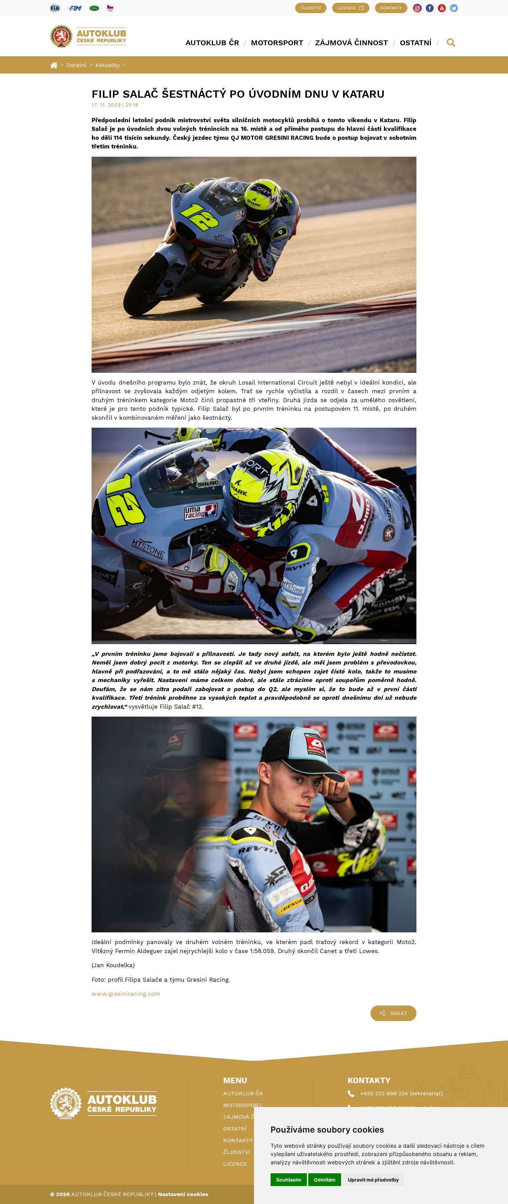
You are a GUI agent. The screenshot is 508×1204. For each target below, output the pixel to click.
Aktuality (107, 65)
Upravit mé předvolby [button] (373, 1180)
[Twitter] (454, 8)
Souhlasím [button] (288, 1180)
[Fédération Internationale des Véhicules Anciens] (94, 8)
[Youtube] (442, 8)
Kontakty (391, 8)
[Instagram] (417, 8)
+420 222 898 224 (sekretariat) (401, 1093)
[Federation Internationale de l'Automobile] (55, 8)
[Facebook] (430, 8)
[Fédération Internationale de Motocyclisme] (75, 8)
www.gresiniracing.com (126, 993)
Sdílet (399, 1013)
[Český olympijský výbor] (110, 8)
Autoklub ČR (212, 42)
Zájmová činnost (351, 42)
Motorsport (277, 42)
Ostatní (416, 42)
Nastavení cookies (183, 1194)
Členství (311, 8)
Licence (347, 8)
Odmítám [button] (325, 1180)
